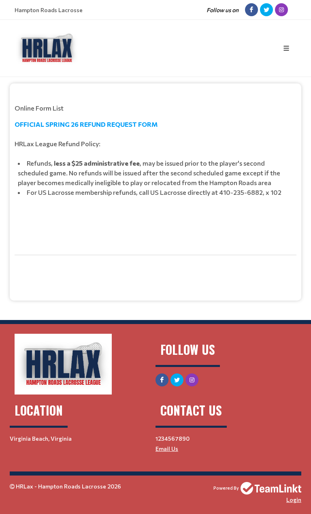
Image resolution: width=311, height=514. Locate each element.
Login (293, 499)
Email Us (167, 448)
